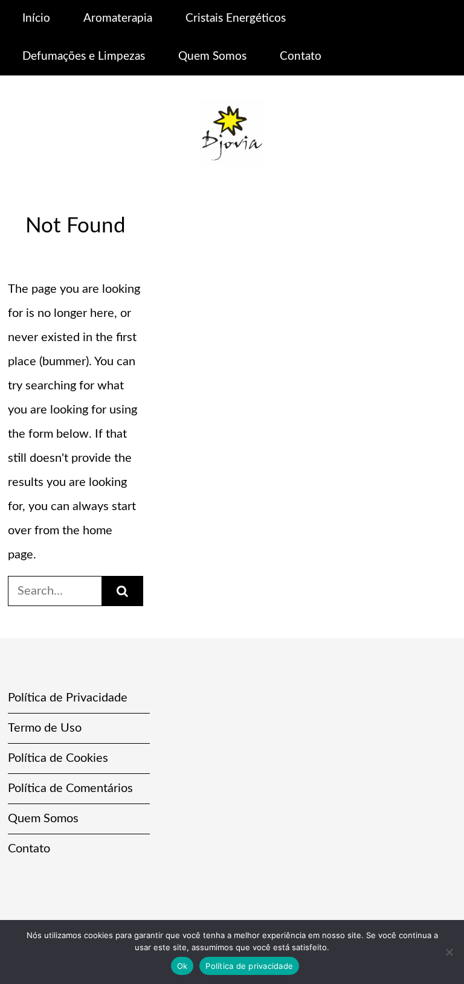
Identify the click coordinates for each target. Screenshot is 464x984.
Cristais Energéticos (235, 18)
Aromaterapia (117, 18)
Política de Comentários (70, 788)
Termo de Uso (45, 728)
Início (36, 18)
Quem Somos (212, 56)
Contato (300, 56)
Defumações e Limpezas (83, 56)
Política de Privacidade (67, 698)
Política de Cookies (58, 758)
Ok (182, 966)
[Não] (449, 952)
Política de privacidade (249, 966)
